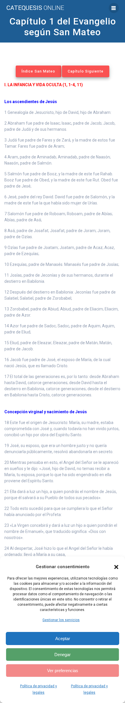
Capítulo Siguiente (85, 71)
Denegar (62, 654)
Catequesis (35, 8)
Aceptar (62, 638)
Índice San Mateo (39, 71)
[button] (116, 567)
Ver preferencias (62, 670)
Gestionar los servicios (61, 620)
